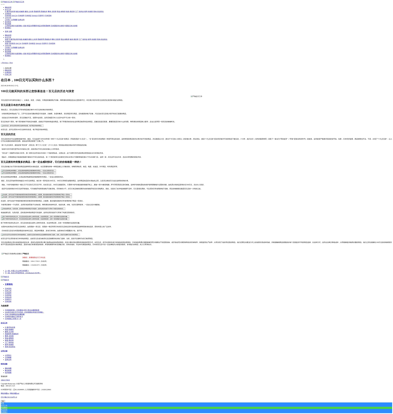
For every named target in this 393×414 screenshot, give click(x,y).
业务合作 (8, 359)
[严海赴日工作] (196, 2)
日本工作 (8, 74)
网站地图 (8, 368)
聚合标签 (8, 370)
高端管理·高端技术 (12, 334)
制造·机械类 (9, 329)
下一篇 (23, 273)
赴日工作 (4, 323)
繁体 (3, 401)
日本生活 (8, 297)
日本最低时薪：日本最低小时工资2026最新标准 (22, 310)
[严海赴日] (5, 277)
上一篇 (17, 271)
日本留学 (8, 293)
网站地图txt (5, 393)
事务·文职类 (9, 336)
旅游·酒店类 (9, 340)
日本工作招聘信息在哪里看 (15, 314)
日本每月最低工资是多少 (14, 316)
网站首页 (8, 7)
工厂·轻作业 (9, 342)
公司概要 (8, 357)
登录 (6, 31)
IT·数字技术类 (10, 327)
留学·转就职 (9, 344)
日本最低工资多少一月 (13, 319)
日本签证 (8, 295)
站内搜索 (8, 372)
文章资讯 (8, 72)
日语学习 (8, 299)
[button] (8, 9)
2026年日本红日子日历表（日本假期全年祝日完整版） (24, 312)
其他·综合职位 (10, 347)
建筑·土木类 (9, 332)
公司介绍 (4, 351)
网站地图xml (14, 393)
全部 (6, 39)
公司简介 (8, 355)
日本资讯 (8, 288)
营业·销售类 (9, 338)
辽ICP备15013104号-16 (9, 397)
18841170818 (5, 380)
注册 (10, 31)
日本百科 (8, 301)
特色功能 (4, 364)
